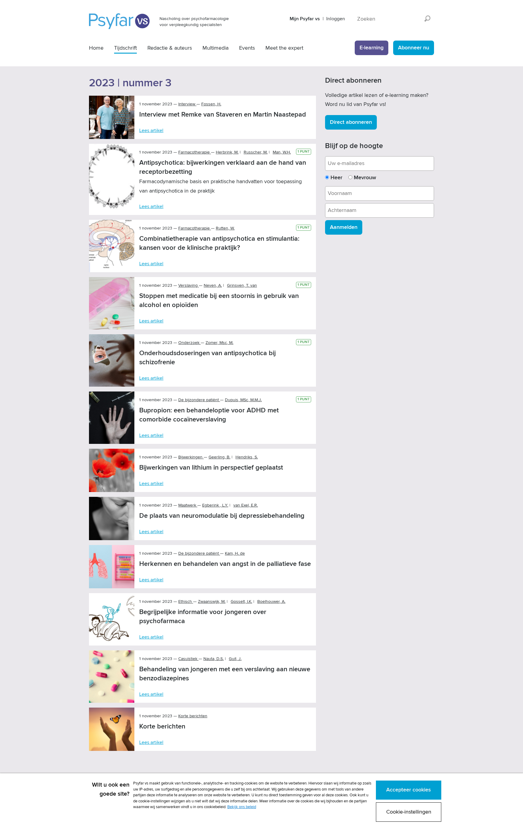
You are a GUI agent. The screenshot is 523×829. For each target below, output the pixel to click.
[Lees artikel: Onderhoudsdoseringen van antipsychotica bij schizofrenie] (111, 360)
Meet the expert (284, 48)
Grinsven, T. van (242, 285)
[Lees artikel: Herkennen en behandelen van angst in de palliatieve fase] (111, 566)
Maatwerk (187, 505)
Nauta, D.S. (213, 658)
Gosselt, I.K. (241, 601)
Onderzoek (189, 342)
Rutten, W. (225, 228)
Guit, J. (235, 658)
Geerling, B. (219, 457)
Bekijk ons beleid (241, 806)
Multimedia (215, 48)
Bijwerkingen (191, 457)
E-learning (371, 48)
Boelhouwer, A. (271, 601)
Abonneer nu (413, 48)
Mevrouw (365, 177)
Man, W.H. (282, 152)
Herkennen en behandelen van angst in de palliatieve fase (225, 564)
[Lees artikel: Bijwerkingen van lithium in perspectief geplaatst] (111, 470)
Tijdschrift (125, 48)
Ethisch (185, 601)
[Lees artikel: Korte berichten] (111, 729)
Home (96, 48)
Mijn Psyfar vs (305, 19)
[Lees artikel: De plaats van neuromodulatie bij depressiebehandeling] (111, 518)
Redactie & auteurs (169, 48)
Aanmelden (343, 227)
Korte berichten (162, 726)
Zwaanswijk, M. (211, 601)
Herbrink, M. (227, 152)
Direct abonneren (351, 122)
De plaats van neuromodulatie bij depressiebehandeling (221, 516)
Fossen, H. (211, 104)
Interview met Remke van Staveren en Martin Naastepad (222, 115)
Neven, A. (213, 285)
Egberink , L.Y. (215, 505)
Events (247, 48)
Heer (336, 177)
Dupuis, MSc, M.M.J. (243, 399)
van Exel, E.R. (245, 505)
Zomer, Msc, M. (219, 342)
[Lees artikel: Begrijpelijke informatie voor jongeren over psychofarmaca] (111, 619)
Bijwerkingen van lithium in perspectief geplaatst (211, 468)
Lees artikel (151, 130)
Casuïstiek (188, 658)
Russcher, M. (256, 152)
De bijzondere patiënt (199, 399)
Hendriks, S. (246, 457)
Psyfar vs (119, 21)
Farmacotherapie (194, 152)
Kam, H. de (235, 553)
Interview (187, 104)
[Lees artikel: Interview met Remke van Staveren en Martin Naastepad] (111, 117)
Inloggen (335, 19)
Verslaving (188, 285)
